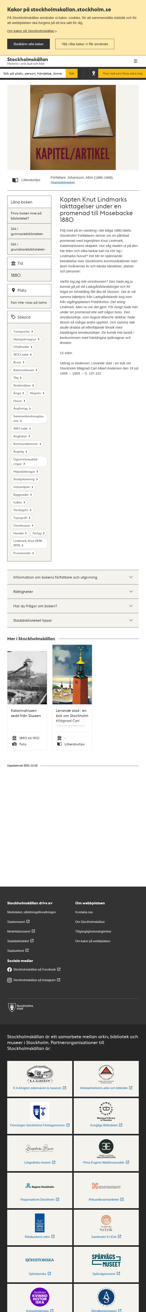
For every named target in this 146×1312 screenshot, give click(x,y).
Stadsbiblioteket (63, 183)
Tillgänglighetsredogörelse (93, 931)
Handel (18, 533)
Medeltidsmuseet (18, 931)
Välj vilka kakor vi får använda (85, 44)
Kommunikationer (25, 444)
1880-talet (20, 428)
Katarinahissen (23, 370)
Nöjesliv (35, 393)
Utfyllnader (21, 347)
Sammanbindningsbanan (28, 418)
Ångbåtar (20, 436)
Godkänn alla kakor (28, 44)
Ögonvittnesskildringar (25, 461)
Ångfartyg (20, 408)
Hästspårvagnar (24, 339)
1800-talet (21, 354)
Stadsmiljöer (22, 385)
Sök (71, 73)
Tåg (15, 377)
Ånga (17, 393)
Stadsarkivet (15, 950)
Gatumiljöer (21, 487)
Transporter (21, 331)
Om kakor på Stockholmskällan (30, 31)
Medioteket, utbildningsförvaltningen (31, 912)
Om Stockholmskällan (90, 921)
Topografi (20, 518)
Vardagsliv (20, 510)
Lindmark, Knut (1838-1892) (28, 543)
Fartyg (37, 533)
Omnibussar (21, 525)
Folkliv (17, 502)
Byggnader (21, 495)
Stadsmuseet (16, 921)
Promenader (22, 553)
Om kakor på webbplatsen (92, 941)
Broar (17, 362)
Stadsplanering (24, 479)
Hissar (17, 401)
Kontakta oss (84, 912)
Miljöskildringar (24, 471)
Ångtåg (18, 451)
